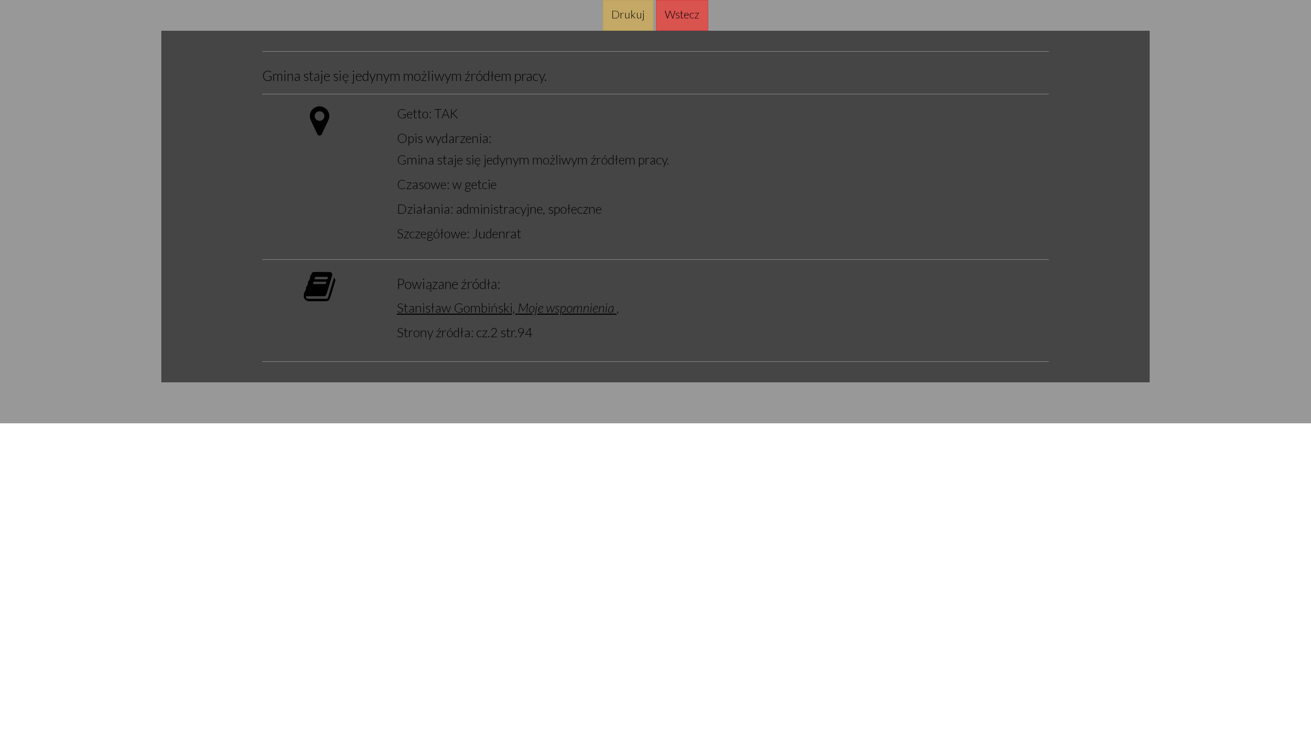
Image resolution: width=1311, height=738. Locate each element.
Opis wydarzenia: (444, 138)
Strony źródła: (435, 332)
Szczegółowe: (433, 233)
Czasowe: (423, 184)
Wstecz (682, 14)
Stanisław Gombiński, (505, 307)
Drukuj (628, 14)
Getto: (414, 113)
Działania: (425, 208)
